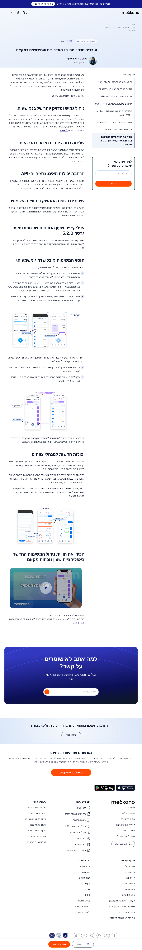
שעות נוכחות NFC (38, 813)
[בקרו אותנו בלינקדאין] (84, 935)
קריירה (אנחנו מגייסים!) (125, 825)
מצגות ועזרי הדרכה (82, 872)
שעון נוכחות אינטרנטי (37, 830)
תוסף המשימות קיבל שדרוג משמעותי (114, 122)
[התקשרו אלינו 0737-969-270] (25, 12)
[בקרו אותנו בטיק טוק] (76, 935)
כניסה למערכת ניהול (126, 836)
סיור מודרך (130, 877)
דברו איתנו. (78, 622)
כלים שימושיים (84, 912)
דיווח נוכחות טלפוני (38, 836)
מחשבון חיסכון (129, 883)
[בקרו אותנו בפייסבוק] (114, 935)
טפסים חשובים (129, 889)
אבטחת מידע (84, 877)
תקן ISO (87, 883)
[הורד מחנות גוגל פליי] (104, 787)
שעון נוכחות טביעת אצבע (35, 819)
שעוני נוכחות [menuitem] (39, 801)
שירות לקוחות (129, 830)
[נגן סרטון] (46, 588)
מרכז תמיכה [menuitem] (84, 860)
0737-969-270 (121, 844)
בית (133, 24)
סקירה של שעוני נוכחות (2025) (122, 900)
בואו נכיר (131, 807)
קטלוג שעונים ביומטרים (36, 842)
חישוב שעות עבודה (127, 912)
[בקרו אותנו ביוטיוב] (99, 935)
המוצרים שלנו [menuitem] (83, 801)
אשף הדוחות (80, 844)
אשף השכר (81, 838)
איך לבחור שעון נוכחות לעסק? (122, 918)
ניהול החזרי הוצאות (77, 832)
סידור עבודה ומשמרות (76, 850)
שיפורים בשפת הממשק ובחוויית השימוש (113, 103)
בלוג (128, 24)
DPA (88, 889)
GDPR (87, 895)
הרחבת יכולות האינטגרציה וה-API (116, 96)
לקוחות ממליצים (128, 813)
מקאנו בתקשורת (128, 819)
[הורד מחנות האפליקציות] (125, 787)
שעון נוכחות (81, 807)
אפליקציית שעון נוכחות (36, 807)
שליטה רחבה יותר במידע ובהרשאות (115, 89)
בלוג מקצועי (130, 872)
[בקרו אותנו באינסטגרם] (91, 935)
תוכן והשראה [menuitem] (128, 860)
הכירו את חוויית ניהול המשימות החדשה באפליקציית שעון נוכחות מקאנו (116, 140)
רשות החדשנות (79, 820)
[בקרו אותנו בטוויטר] (107, 935)
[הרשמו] (47, 692)
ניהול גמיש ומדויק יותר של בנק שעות (115, 81)
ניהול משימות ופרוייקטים (75, 814)
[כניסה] (11, 12)
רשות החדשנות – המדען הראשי (121, 906)
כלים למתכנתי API (82, 906)
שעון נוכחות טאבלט (38, 825)
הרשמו (113, 183)
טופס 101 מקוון (128, 895)
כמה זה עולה (129, 866)
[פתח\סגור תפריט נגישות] (18, 12)
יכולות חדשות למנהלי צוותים (118, 129)
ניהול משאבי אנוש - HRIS (75, 826)
